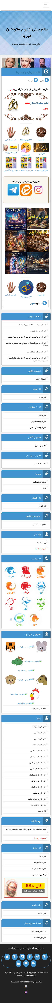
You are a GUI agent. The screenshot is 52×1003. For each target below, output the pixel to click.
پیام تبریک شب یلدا (38, 874)
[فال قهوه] (38, 241)
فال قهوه (42, 415)
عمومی (32, 303)
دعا (44, 488)
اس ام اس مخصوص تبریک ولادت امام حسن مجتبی (27, 337)
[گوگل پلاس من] (33, 963)
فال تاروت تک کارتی (38, 751)
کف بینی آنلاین (40, 445)
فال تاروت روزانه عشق (37, 799)
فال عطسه (42, 913)
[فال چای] (38, 263)
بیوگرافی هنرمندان (38, 931)
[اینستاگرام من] (22, 957)
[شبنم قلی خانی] (10, 63)
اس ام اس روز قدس (38, 331)
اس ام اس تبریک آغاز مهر (36, 352)
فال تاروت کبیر (40, 732)
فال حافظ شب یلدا (39, 868)
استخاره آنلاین (40, 379)
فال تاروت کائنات (39, 745)
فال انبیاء (42, 397)
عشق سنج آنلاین (39, 524)
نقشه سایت (14, 982)
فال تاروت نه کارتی (38, 781)
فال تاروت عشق (39, 793)
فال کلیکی (42, 506)
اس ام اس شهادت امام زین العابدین (32, 325)
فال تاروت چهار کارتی (37, 763)
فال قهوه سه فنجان (38, 421)
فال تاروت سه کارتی (38, 757)
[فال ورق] (16, 263)
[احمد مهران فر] (42, 63)
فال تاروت (42, 811)
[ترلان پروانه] (26, 63)
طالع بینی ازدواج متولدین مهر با (27, 32)
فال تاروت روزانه (39, 726)
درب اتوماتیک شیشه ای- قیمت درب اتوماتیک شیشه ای (27, 830)
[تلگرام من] (37, 957)
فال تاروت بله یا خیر (38, 805)
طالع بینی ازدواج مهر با (28, 72)
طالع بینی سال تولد (38, 708)
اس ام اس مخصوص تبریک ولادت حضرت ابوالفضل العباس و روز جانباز (28, 359)
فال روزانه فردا (40, 937)
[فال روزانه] (16, 219)
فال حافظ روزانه (40, 862)
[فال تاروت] (38, 219)
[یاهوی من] (45, 957)
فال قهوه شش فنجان (38, 427)
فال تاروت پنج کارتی (38, 769)
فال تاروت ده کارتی (38, 787)
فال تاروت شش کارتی (37, 775)
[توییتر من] (7, 957)
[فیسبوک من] (30, 957)
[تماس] (15, 957)
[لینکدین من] (18, 963)
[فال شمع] (16, 241)
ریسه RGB (41, 542)
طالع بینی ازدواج (40, 464)
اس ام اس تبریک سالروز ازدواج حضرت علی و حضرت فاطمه (27, 344)
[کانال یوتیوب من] (26, 963)
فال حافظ (42, 856)
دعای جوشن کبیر (39, 482)
